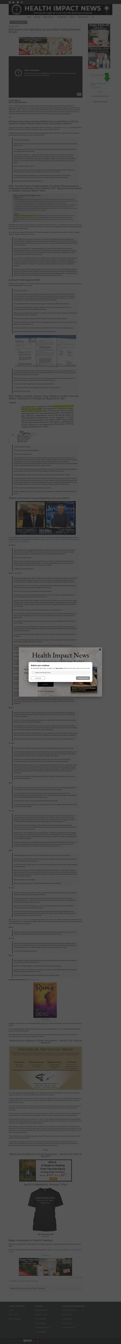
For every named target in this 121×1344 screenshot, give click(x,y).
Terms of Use (59, 668)
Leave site (38, 678)
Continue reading (83, 678)
